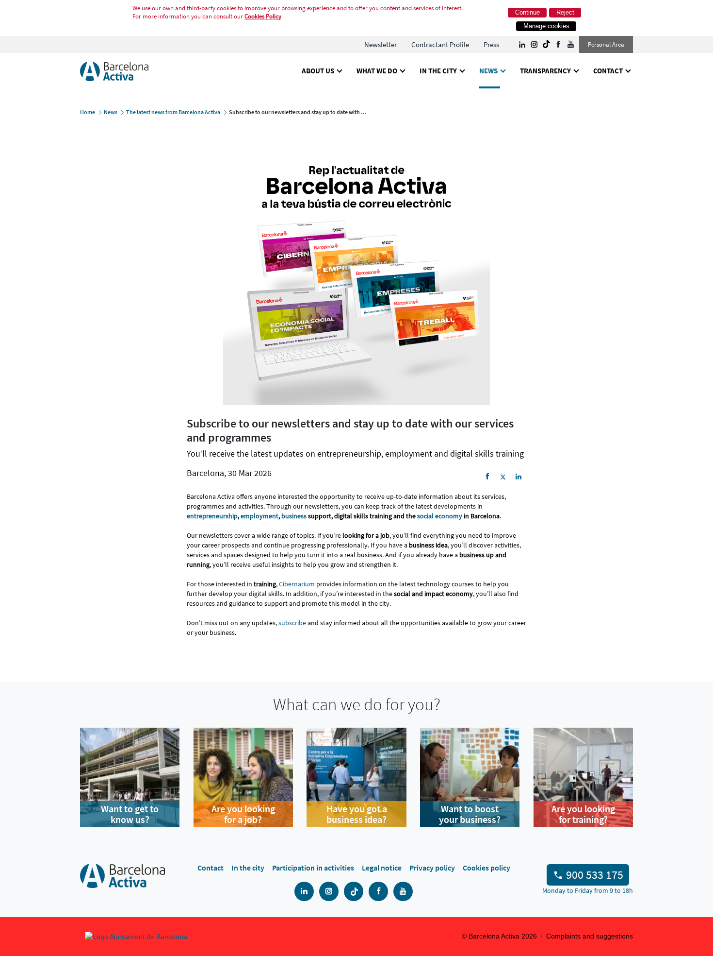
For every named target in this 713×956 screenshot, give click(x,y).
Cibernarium (297, 584)
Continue (527, 12)
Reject (565, 12)
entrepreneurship (212, 516)
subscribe (292, 622)
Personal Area (606, 44)
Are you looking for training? (583, 814)
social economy (439, 516)
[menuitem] (380, 44)
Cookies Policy (262, 16)
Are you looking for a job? (243, 814)
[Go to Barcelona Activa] (114, 70)
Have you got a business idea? (356, 814)
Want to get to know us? (130, 814)
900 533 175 (594, 874)
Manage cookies (546, 26)
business (294, 516)
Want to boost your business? (470, 814)
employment (259, 516)
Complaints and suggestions (589, 936)
